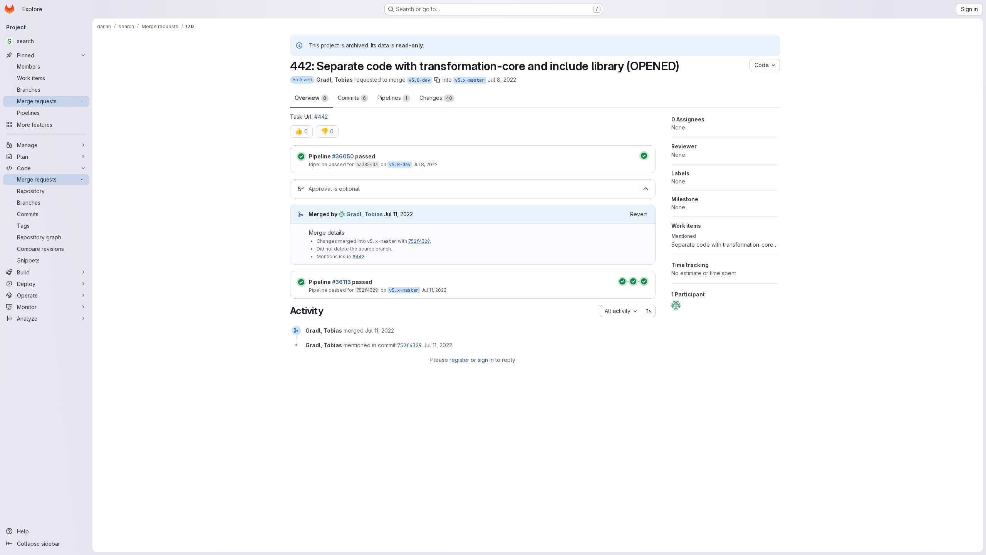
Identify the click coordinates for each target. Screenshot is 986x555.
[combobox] (621, 311)
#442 (321, 116)
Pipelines (392, 97)
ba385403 (367, 164)
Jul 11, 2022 (433, 290)
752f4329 (419, 241)
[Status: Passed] (301, 156)
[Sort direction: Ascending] (649, 311)
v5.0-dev (419, 80)
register (459, 360)
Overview (310, 97)
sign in (486, 360)
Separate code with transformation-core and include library (724, 244)
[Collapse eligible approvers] (646, 188)
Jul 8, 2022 (502, 79)
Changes (435, 97)
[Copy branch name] (437, 79)
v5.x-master (470, 80)
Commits (352, 97)
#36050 (343, 156)
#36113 (341, 282)
